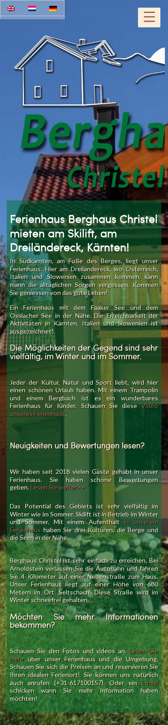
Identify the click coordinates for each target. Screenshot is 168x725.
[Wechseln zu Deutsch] (53, 8)
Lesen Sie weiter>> (57, 487)
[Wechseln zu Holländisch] (32, 8)
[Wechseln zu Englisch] (11, 8)
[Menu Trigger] (149, 17)
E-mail (150, 682)
